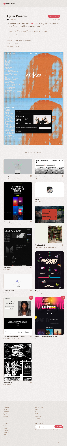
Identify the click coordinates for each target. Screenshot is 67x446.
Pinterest (6, 432)
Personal (14, 292)
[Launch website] (31, 176)
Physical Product (57, 293)
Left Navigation (43, 31)
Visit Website (53, 16)
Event (45, 247)
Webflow (34, 23)
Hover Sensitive (32, 31)
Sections (5, 409)
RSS (4, 435)
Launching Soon (7, 178)
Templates (6, 411)
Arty (16, 31)
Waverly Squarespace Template (14, 337)
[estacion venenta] (49, 166)
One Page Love (10, 3)
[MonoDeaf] (17, 247)
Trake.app (6, 222)
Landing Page (20, 223)
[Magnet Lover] (49, 270)
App (4, 223)
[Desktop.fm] (17, 166)
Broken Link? (56, 19)
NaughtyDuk (12, 19)
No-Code (14, 338)
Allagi (37, 199)
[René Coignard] (17, 281)
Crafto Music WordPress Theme (46, 337)
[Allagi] (49, 189)
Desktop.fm (7, 176)
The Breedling (8, 382)
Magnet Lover (40, 291)
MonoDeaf (7, 268)
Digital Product (11, 223)
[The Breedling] (17, 362)
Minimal (16, 38)
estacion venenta (41, 176)
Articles (5, 416)
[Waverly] (17, 316)
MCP (36, 414)
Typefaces (6, 414)
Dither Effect (22, 31)
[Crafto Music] (49, 316)
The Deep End (40, 245)
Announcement (38, 247)
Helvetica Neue (27, 40)
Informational (47, 178)
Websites (6, 407)
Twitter (5, 426)
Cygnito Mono (18, 40)
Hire (36, 409)
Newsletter (38, 416)
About (62, 442)
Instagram (6, 428)
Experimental (38, 178)
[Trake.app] (17, 201)
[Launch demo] (31, 337)
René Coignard (8, 291)
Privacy (57, 442)
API (36, 411)
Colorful (16, 43)
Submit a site (39, 407)
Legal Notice (49, 442)
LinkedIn (5, 430)
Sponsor (37, 418)
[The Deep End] (49, 224)
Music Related (18, 35)
